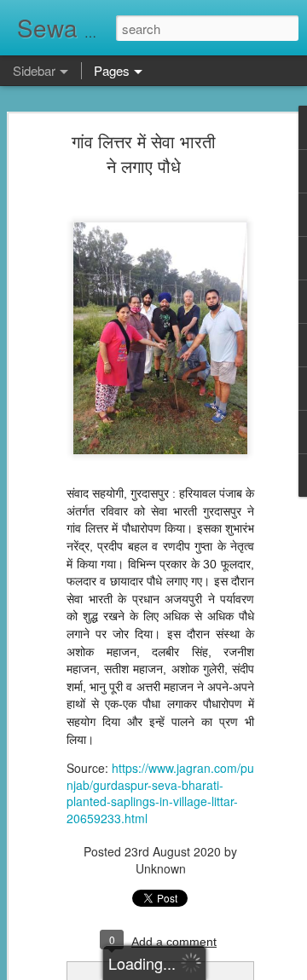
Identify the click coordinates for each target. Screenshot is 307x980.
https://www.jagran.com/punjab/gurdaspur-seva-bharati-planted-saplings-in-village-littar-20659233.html (160, 793)
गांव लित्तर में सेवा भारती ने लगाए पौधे (144, 153)
